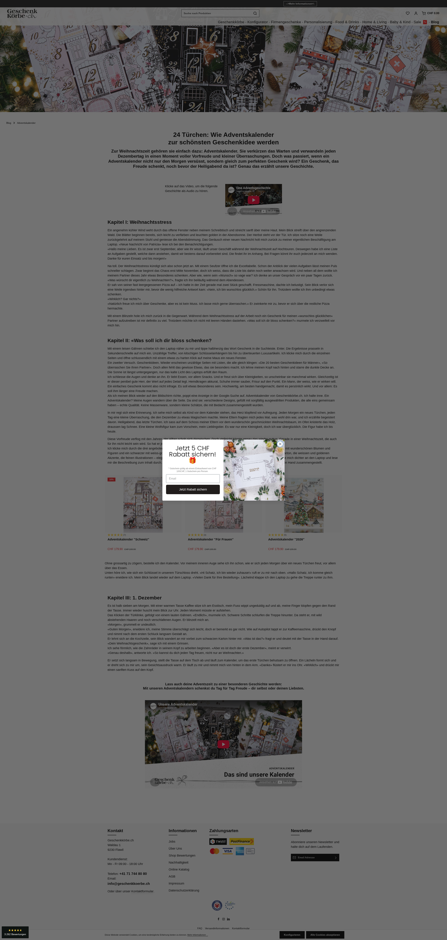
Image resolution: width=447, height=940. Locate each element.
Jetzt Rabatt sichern (193, 489)
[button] (15, 932)
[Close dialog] (280, 444)
